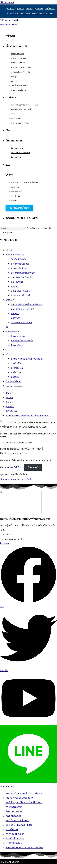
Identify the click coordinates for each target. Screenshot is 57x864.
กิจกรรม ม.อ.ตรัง (15, 834)
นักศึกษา (11, 9)
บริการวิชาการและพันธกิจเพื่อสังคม (27, 358)
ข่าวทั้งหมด (12, 829)
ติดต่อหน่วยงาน (13, 331)
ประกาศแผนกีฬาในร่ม (12, 467)
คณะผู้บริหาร (17, 281)
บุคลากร (20, 9)
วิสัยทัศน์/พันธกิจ (18, 259)
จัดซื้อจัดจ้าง (50, 9)
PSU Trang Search (9, 861)
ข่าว (7, 349)
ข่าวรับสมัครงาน (14, 843)
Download (33, 467)
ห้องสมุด (15, 376)
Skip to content (7, 2)
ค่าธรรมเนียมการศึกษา (21, 322)
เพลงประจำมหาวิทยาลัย (22, 277)
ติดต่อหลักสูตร (17, 345)
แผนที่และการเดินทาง (21, 291)
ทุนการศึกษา (16, 318)
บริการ (8, 354)
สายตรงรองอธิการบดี (20, 295)
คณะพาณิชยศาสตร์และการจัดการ (26, 304)
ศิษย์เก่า (29, 9)
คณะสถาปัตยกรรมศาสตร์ (22, 309)
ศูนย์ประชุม (16, 372)
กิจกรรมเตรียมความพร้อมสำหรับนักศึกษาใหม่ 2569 (31, 13)
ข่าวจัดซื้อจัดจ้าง (15, 838)
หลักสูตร (15, 313)
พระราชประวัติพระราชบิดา (23, 273)
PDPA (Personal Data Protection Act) (24, 847)
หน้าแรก (9, 250)
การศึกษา (10, 300)
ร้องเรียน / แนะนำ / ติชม (19, 824)
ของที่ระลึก (16, 363)
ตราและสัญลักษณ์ (19, 268)
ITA (7, 327)
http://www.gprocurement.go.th (16, 478)
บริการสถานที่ (17, 368)
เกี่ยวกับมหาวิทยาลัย (15, 254)
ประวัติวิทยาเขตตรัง (20, 263)
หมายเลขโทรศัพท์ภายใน (22, 340)
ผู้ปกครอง (39, 9)
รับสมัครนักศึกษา (13, 381)
